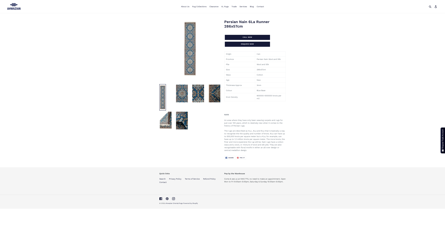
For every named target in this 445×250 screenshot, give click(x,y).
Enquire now (247, 44)
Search (162, 179)
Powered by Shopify (190, 203)
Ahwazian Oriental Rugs (174, 203)
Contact (163, 182)
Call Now (247, 37)
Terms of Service (192, 179)
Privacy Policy (175, 179)
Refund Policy (209, 179)
